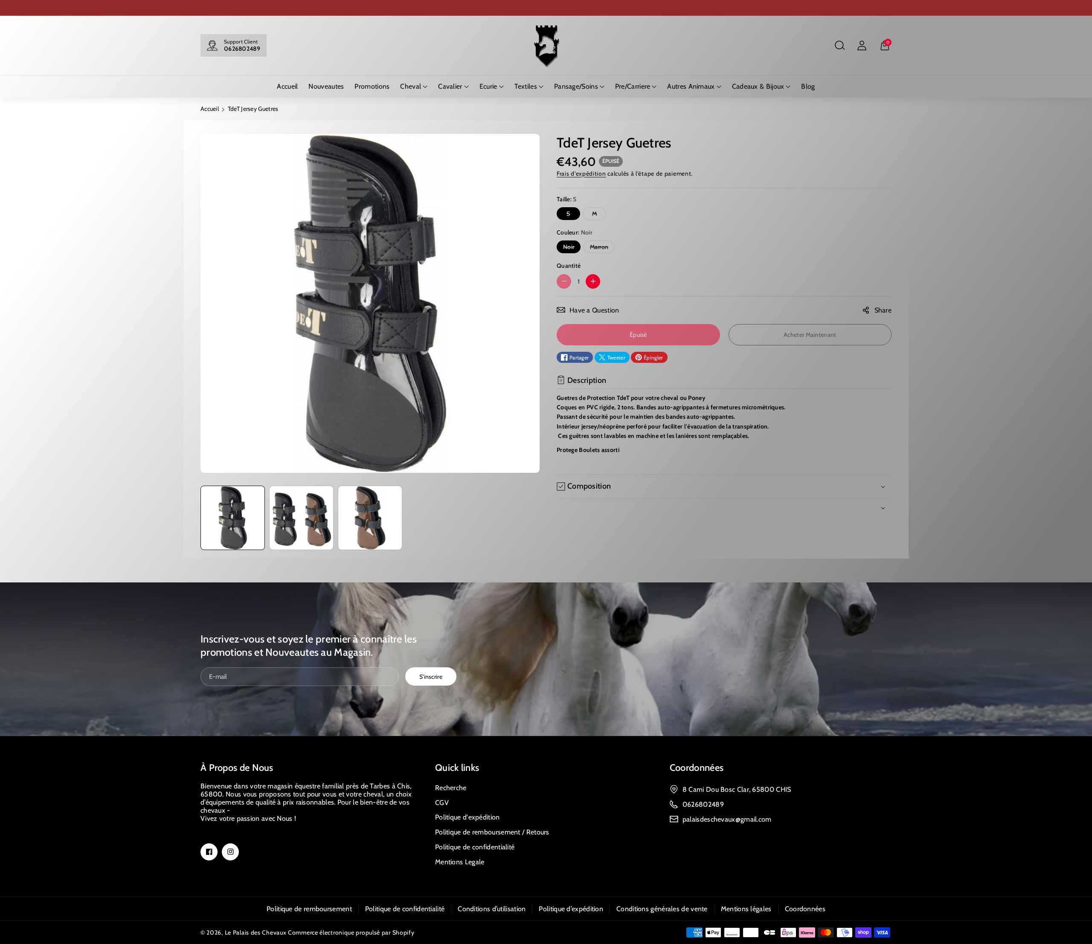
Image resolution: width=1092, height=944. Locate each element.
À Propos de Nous (236, 767)
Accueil (209, 109)
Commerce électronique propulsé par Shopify (351, 932)
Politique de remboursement (309, 909)
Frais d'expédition (581, 173)
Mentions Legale (460, 862)
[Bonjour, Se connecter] (861, 45)
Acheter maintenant (810, 334)
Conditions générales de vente (662, 909)
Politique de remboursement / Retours (492, 832)
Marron (601, 248)
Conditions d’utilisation (492, 909)
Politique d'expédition (467, 817)
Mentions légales (746, 909)
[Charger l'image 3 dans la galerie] (370, 518)
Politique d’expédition (571, 909)
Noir (570, 248)
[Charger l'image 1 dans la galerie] (232, 518)
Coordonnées (696, 767)
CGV (442, 803)
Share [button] (883, 310)
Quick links (457, 767)
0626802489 (242, 48)
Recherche (451, 788)
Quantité (569, 265)
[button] (839, 45)
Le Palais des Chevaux (256, 932)
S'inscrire (430, 676)
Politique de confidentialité (474, 847)
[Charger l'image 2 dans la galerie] (301, 518)
